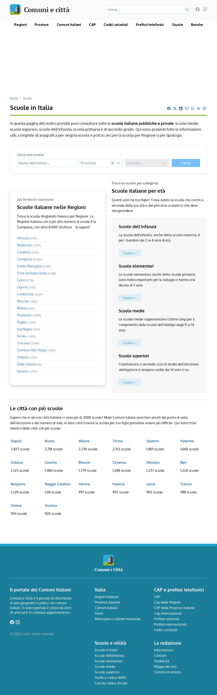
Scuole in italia (106, 650)
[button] (118, 163)
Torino (118, 441)
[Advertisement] (108, 64)
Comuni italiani (69, 24)
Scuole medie (105, 666)
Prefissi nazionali (166, 619)
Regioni (20, 24)
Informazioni (163, 650)
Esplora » (129, 253)
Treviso (186, 484)
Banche (197, 24)
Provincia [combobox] (88, 163)
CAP (92, 24)
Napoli (16, 441)
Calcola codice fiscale (111, 683)
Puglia (26, 322)
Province (42, 24)
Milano (84, 441)
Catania (17, 462)
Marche (27, 301)
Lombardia (30, 294)
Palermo (187, 441)
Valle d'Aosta (29, 364)
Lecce (150, 484)
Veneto (27, 371)
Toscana (28, 343)
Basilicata (29, 245)
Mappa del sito (165, 666)
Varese (16, 505)
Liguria (26, 287)
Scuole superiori (107, 672)
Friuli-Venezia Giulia (36, 273)
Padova (119, 484)
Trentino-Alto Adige (36, 350)
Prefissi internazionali (170, 624)
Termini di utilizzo (167, 672)
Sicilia (26, 336)
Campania (29, 259)
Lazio (25, 280)
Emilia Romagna (34, 266)
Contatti (160, 655)
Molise (25, 308)
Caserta (51, 462)
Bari (183, 462)
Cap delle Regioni (167, 602)
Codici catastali (116, 24)
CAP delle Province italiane (174, 608)
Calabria (28, 252)
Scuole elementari (109, 661)
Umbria (27, 357)
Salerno (152, 441)
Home (14, 98)
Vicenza (51, 505)
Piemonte (29, 315)
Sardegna (28, 329)
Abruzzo (27, 238)
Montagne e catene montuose (118, 619)
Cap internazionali (168, 613)
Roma (49, 441)
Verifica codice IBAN (110, 677)
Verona (84, 484)
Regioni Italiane (106, 597)
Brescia (84, 462)
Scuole (177, 24)
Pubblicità (162, 661)
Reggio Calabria (57, 484)
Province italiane (107, 602)
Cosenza (119, 462)
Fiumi (99, 613)
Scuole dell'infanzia (109, 655)
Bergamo (18, 484)
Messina (153, 462)
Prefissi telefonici (150, 24)
